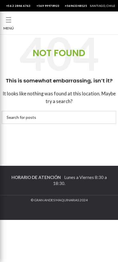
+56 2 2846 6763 (17, 5)
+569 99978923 (48, 5)
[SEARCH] (109, 117)
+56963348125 (76, 5)
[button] (8, 20)
